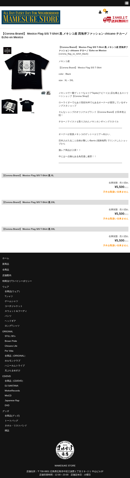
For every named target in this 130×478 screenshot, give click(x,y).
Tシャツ (9, 296)
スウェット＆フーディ (16, 311)
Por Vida (9, 351)
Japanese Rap (12, 400)
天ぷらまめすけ (12, 370)
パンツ (8, 316)
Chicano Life (11, 346)
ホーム (5, 258)
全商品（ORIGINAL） (15, 355)
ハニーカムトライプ (15, 365)
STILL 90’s (10, 336)
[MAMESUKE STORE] (31, 22)
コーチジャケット (14, 306)
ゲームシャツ (11, 301)
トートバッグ (11, 420)
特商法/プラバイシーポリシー (17, 281)
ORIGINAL (7, 331)
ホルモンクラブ (12, 360)
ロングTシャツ (12, 325)
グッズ (6, 411)
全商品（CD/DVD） (15, 381)
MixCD (8, 395)
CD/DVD (6, 376)
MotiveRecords (12, 390)
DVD (7, 405)
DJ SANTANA (11, 385)
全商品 (5, 269)
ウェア (6, 286)
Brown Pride (11, 341)
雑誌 (7, 430)
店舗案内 (6, 275)
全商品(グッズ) (12, 415)
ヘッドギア (10, 321)
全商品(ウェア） (13, 291)
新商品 (5, 264)
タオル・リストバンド (16, 425)
